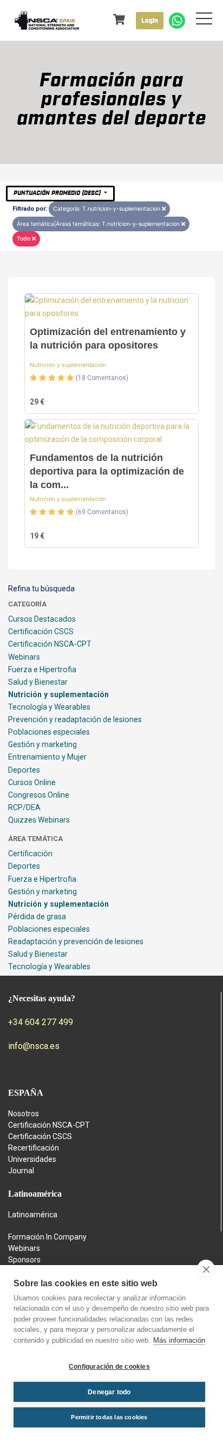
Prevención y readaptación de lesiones (75, 719)
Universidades (32, 1159)
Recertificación (33, 1147)
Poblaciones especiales (49, 732)
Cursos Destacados (42, 619)
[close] (206, 1269)
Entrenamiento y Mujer (47, 757)
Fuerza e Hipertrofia (42, 669)
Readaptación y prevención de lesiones (75, 941)
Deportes (24, 770)
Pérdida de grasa (37, 916)
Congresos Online (38, 795)
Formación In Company (47, 1237)
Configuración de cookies (109, 1366)
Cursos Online (32, 782)
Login (149, 20)
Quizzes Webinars (39, 820)
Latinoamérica (32, 1214)
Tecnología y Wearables (49, 707)
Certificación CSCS (41, 631)
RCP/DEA (24, 807)
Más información (179, 1340)
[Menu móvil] (204, 20)
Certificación (30, 853)
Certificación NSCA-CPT (49, 644)
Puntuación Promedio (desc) (58, 193)
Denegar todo (109, 1392)
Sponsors (24, 1259)
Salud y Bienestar (38, 682)
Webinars (24, 657)
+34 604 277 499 (40, 1022)
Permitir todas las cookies (109, 1417)
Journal (21, 1170)
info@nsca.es (34, 1046)
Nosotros (23, 1113)
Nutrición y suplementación (68, 365)
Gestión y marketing (42, 744)
